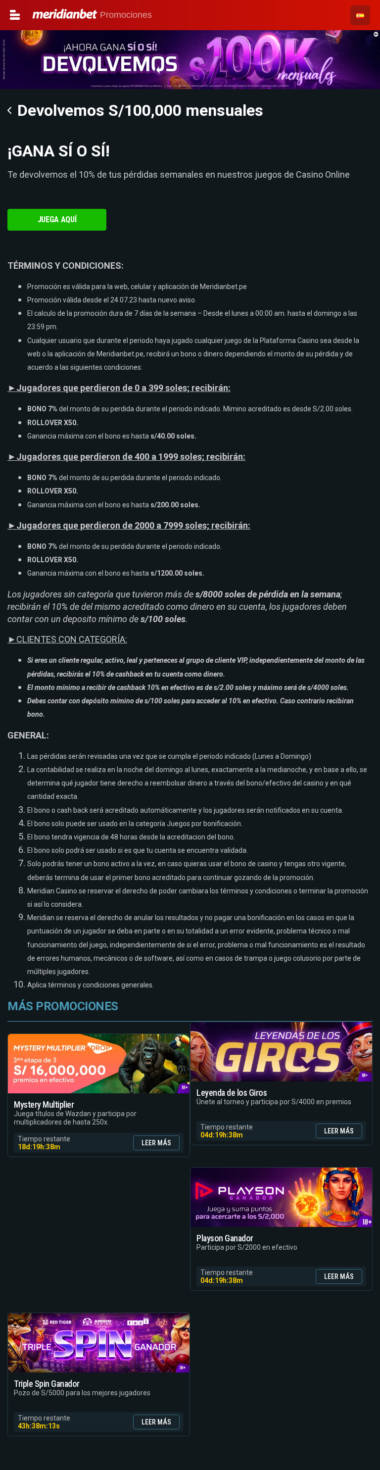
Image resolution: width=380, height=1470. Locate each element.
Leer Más (156, 1143)
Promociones (50, 14)
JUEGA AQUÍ (57, 219)
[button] (360, 15)
